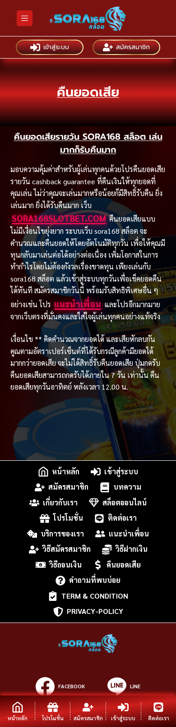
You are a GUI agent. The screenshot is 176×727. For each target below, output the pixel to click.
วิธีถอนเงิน (65, 564)
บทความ (127, 487)
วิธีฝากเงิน (132, 549)
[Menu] (24, 18)
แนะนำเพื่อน (77, 303)
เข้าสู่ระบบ (56, 47)
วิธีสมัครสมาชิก (66, 549)
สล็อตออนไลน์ (124, 502)
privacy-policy (95, 611)
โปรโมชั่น (68, 518)
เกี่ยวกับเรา (60, 502)
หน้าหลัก (65, 471)
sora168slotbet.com (59, 218)
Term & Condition (94, 595)
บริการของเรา (62, 533)
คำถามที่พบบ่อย (94, 580)
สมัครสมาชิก (133, 47)
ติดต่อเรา (122, 518)
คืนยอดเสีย (124, 564)
